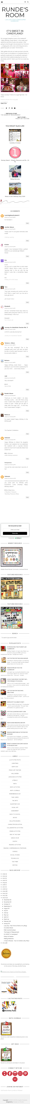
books (15, 817)
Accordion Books (8, 928)
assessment (15, 810)
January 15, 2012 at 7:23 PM (10, 329)
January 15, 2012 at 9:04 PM (10, 416)
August (6, 908)
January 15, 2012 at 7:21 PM (10, 308)
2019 (3, 882)
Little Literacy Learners (11, 455)
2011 (3, 943)
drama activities (15, 831)
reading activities (15, 844)
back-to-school (15, 814)
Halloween (15, 773)
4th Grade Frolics (9, 299)
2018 (3, 884)
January (6, 923)
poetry (15, 841)
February (6, 921)
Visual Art (15, 807)
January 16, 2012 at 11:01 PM (10, 478)
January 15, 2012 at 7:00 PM (10, 262)
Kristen (7, 244)
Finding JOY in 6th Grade (11, 279)
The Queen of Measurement (11, 932)
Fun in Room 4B (9, 320)
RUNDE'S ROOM (15, 12)
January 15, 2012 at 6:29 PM (10, 217)
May (5, 915)
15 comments (4, 102)
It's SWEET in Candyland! (10, 934)
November (7, 902)
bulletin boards (15, 821)
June (5, 912)
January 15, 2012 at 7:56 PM (10, 362)
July (5, 910)
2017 (3, 887)
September (7, 906)
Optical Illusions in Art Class (16, 711)
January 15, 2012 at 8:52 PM (10, 395)
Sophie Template (22, 1100)
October (6, 904)
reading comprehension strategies (15, 848)
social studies (15, 855)
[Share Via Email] (15, 108)
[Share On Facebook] (9, 108)
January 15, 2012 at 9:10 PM (10, 439)
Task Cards (15, 797)
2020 (4, 880)
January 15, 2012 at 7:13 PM (10, 288)
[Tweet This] (6, 108)
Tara (6, 287)
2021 (3, 878)
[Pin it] (12, 108)
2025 (3, 874)
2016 (3, 889)
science (15, 851)
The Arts (15, 800)
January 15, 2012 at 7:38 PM (10, 345)
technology (15, 858)
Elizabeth (7, 306)
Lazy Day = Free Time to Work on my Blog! (15, 925)
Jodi (6, 376)
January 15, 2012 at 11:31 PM (10, 464)
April (5, 917)
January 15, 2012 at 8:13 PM (10, 378)
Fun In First (8, 386)
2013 (3, 895)
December (7, 899)
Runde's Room (9, 393)
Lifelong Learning (9, 237)
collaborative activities (15, 827)
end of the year (15, 834)
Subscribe (15, 533)
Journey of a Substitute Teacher (13, 335)
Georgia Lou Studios (18, 1102)
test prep (15, 861)
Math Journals (15, 790)
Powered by (11, 538)
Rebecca (7, 414)
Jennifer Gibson (9, 227)
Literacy (15, 780)
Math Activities (15, 787)
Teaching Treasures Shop (12, 494)
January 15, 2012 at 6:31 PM (10, 229)
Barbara (7, 360)
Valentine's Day (15, 804)
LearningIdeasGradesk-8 (12, 215)
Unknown (7, 437)
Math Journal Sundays (10, 930)
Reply (27, 223)
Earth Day (15, 766)
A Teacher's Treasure (10, 492)
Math (15, 783)
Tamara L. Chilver (10, 343)
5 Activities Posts (15, 760)
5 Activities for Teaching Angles (17, 658)
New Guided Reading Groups (16, 722)
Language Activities (15, 776)
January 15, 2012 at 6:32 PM (10, 246)
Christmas (15, 763)
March (5, 919)
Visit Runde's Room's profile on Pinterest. (12, 1090)
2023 (3, 876)
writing (15, 865)
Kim (6, 260)
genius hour (15, 838)
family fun (4, 103)
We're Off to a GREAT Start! (15, 702)
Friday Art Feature (15, 770)
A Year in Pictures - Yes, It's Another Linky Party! (16, 940)
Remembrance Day (15, 793)
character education (15, 824)
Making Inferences (9, 938)
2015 (3, 891)
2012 (3, 897)
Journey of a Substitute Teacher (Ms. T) (16, 327)
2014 (3, 893)
